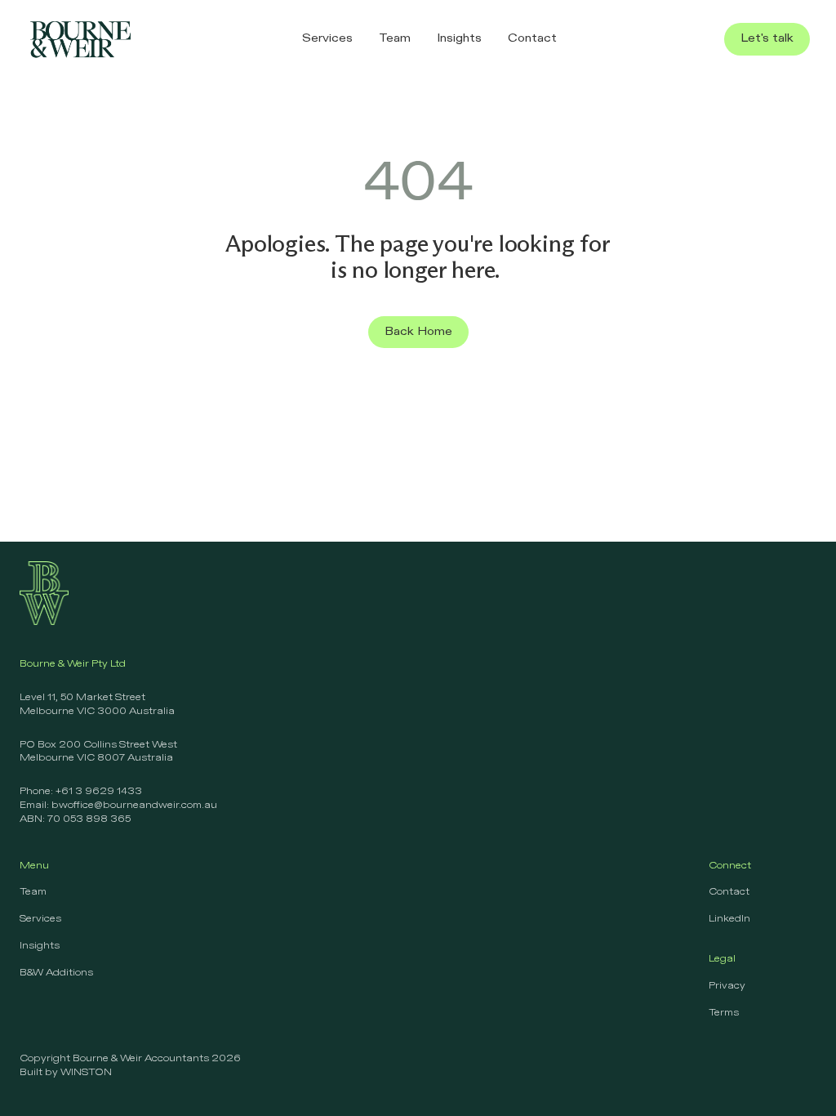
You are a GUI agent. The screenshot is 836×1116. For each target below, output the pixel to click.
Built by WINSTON (66, 1073)
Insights (40, 946)
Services (40, 919)
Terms (724, 1013)
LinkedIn (729, 919)
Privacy (727, 986)
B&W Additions (56, 973)
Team (33, 892)
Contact (729, 892)
